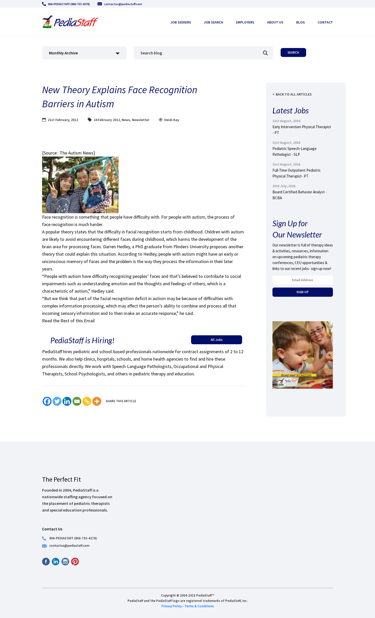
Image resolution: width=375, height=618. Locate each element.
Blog (300, 22)
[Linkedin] (66, 401)
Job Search (213, 22)
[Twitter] (57, 401)
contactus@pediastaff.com (123, 4)
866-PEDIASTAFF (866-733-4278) (69, 4)
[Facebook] (47, 401)
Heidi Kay (171, 119)
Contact (325, 22)
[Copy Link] (86, 401)
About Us (275, 22)
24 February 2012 (107, 119)
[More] (96, 401)
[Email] (76, 401)
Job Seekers (180, 22)
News (126, 119)
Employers (245, 22)
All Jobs (216, 340)
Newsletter (140, 119)
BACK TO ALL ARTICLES (294, 94)
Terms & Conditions (199, 606)
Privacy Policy (171, 606)
